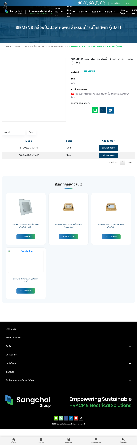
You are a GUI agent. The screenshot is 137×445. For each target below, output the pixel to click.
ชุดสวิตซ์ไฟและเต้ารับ (57, 46)
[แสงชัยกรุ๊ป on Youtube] (76, 418)
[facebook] (85, 3)
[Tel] (102, 109)
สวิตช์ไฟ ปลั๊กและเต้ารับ (35, 46)
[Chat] (110, 109)
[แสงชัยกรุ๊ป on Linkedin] (71, 418)
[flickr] (102, 3)
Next (130, 162)
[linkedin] (96, 3)
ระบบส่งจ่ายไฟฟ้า (13, 46)
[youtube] (91, 3)
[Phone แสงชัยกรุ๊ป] (61, 418)
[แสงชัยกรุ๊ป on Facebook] (66, 418)
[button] (68, 329)
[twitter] (80, 3)
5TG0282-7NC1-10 (29, 147)
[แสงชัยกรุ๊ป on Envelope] (56, 418)
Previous (113, 162)
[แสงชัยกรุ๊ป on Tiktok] (81, 418)
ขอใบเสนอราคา (108, 147)
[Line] (95, 109)
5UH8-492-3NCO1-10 (29, 155)
